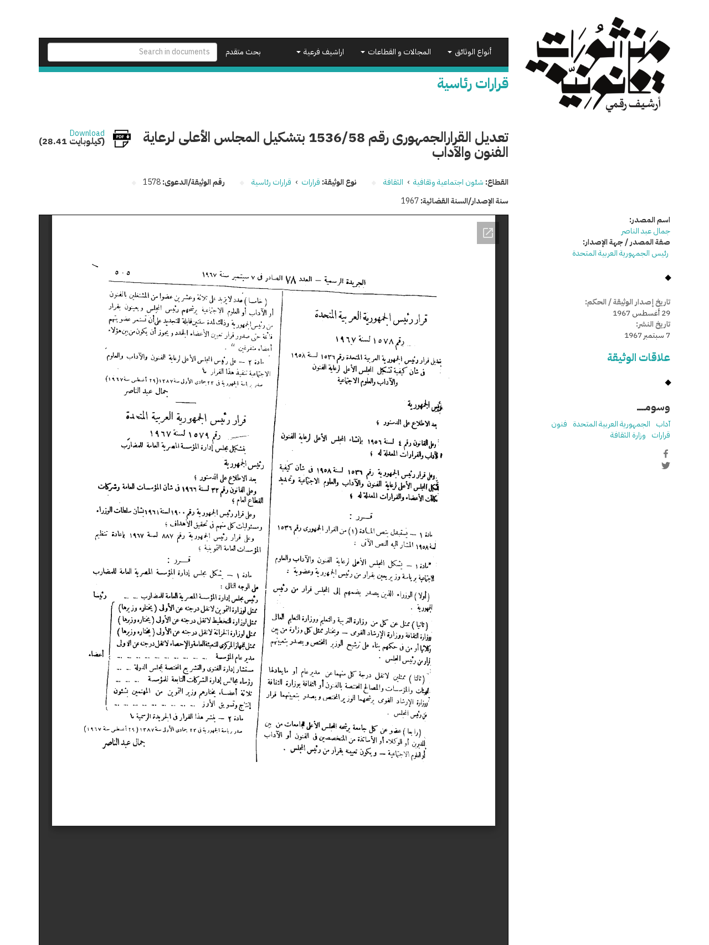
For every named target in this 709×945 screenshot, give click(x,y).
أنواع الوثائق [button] (472, 52)
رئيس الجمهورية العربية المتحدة (621, 253)
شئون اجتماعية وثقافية (448, 182)
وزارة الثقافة (628, 435)
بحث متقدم (243, 52)
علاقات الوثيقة (638, 357)
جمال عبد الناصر (645, 231)
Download (87, 134)
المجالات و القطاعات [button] (398, 52)
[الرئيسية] (598, 65)
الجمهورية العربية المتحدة (611, 424)
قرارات (310, 182)
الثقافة (393, 182)
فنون (559, 424)
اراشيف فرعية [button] (323, 52)
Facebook (665, 453)
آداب (663, 424)
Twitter (665, 465)
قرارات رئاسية (271, 182)
